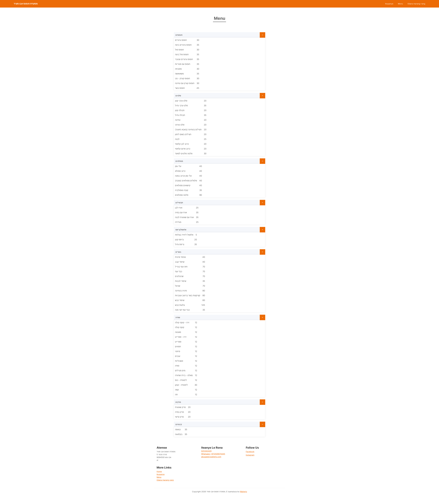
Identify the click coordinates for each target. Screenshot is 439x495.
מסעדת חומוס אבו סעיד (26, 3)
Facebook (250, 451)
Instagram (250, 455)
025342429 (206, 451)
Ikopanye (389, 4)
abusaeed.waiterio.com (211, 457)
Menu (400, 4)
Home (159, 471)
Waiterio (243, 491)
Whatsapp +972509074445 (213, 454)
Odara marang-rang (416, 4)
